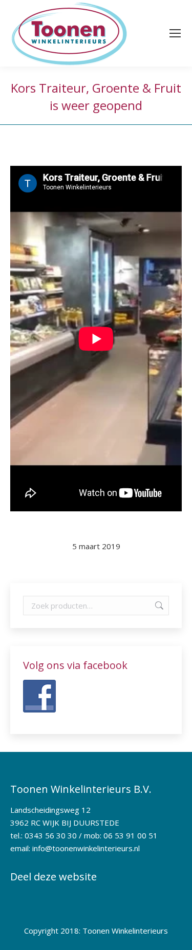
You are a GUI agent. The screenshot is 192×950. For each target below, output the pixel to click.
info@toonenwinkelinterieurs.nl (86, 848)
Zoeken (158, 605)
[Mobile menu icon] (175, 33)
